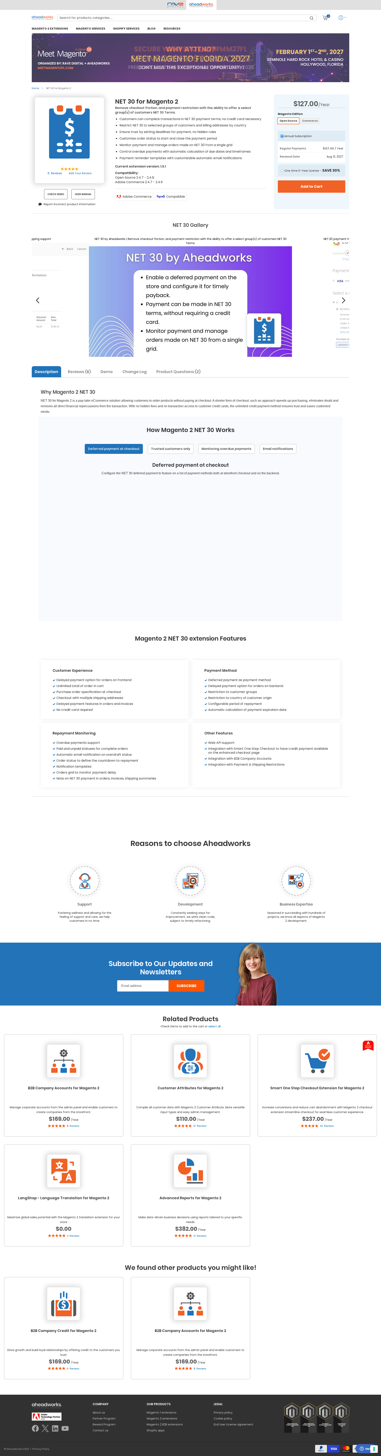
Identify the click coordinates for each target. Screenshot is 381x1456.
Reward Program (104, 1424)
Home (35, 88)
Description (46, 371)
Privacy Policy (40, 1449)
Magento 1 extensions (161, 1413)
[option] (190, 543)
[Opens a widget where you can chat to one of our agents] (366, 1449)
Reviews (78, 371)
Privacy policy (223, 1413)
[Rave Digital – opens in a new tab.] (175, 5)
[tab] (48, 371)
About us (99, 1413)
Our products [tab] (159, 1404)
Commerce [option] (310, 120)
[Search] (312, 18)
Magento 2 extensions (162, 1418)
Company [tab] (101, 1404)
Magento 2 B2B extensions (165, 1424)
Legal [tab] (218, 1404)
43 (327, 1126)
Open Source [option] (288, 120)
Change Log (134, 371)
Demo (107, 371)
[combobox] (187, 18)
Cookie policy (223, 1418)
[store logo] (43, 18)
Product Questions (177, 371)
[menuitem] (50, 28)
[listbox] (311, 121)
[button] (201, 5)
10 (200, 1126)
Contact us (100, 1430)
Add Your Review (80, 173)
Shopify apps (156, 1430)
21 (200, 1236)
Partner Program (104, 1418)
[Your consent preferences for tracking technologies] (374, 1449)
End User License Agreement (233, 1424)
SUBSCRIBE (186, 985)
